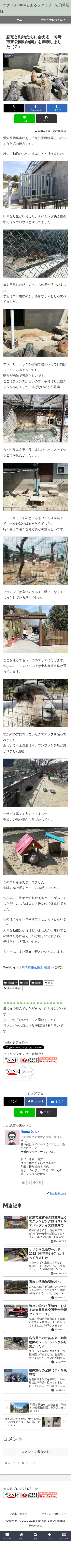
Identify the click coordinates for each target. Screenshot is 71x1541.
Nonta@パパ (30, 1131)
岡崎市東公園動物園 (35, 967)
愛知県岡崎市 (14, 988)
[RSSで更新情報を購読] (40, 1182)
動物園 (38, 982)
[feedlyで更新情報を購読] (34, 1182)
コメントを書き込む (35, 1451)
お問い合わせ (18, 1513)
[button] (46, 118)
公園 (25, 982)
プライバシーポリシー (52, 1513)
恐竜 (50, 982)
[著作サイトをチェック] (23, 1182)
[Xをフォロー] (29, 1182)
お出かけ (12, 982)
